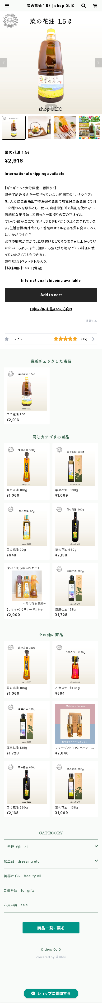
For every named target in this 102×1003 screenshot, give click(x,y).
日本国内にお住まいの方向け (51, 309)
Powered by (46, 957)
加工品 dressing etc (22, 861)
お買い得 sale (16, 905)
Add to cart (51, 294)
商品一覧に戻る (51, 928)
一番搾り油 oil (16, 847)
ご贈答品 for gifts (19, 890)
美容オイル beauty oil (22, 876)
